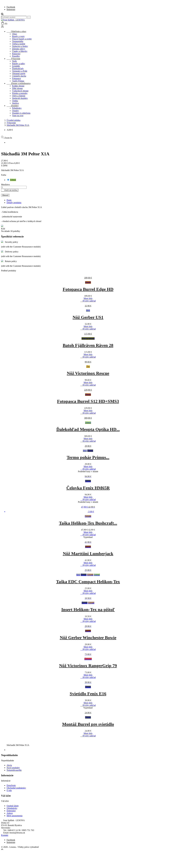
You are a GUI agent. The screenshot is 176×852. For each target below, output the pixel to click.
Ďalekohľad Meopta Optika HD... (88, 429)
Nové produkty (13, 767)
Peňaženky (17, 108)
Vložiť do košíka (9, 190)
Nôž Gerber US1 (88, 317)
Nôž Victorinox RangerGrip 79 (88, 665)
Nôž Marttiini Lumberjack (88, 553)
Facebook (11, 7)
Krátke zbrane (18, 86)
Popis (9, 200)
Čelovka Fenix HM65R (88, 487)
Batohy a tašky (18, 63)
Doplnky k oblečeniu (21, 113)
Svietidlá (16, 66)
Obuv (14, 34)
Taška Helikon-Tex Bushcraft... (88, 523)
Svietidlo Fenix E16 (88, 693)
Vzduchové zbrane (20, 91)
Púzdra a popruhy (20, 93)
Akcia (9, 765)
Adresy (10, 813)
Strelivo (15, 103)
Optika (15, 101)
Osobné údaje (13, 806)
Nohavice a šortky (20, 46)
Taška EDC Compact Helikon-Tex (88, 581)
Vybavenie (13, 58)
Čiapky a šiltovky (19, 51)
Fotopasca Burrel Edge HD (88, 289)
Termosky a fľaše (19, 71)
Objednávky (12, 808)
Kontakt (4, 835)
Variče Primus (18, 81)
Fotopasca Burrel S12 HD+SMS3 (88, 401)
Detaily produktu (14, 202)
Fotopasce (16, 78)
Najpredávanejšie (14, 770)
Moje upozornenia (14, 815)
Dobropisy (11, 811)
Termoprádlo (17, 41)
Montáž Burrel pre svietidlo (88, 724)
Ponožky (16, 56)
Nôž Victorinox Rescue (88, 373)
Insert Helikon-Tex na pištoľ (88, 609)
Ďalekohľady (18, 68)
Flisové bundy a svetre (22, 39)
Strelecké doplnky (20, 98)
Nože (14, 61)
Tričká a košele (18, 44)
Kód (3, 229)
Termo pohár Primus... (88, 457)
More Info (88, 298)
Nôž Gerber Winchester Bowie (88, 637)
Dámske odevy (18, 49)
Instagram (11, 9)
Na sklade (5, 231)
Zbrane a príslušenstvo (19, 83)
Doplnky (13, 105)
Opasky (15, 110)
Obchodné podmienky (16, 788)
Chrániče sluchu (19, 76)
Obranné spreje (18, 73)
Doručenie (11, 785)
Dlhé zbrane (17, 88)
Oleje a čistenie (18, 96)
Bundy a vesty (18, 36)
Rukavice (16, 54)
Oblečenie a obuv (16, 31)
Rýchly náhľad (88, 301)
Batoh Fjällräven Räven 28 (88, 345)
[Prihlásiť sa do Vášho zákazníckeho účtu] (2, 27)
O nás (9, 790)
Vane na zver (17, 115)
